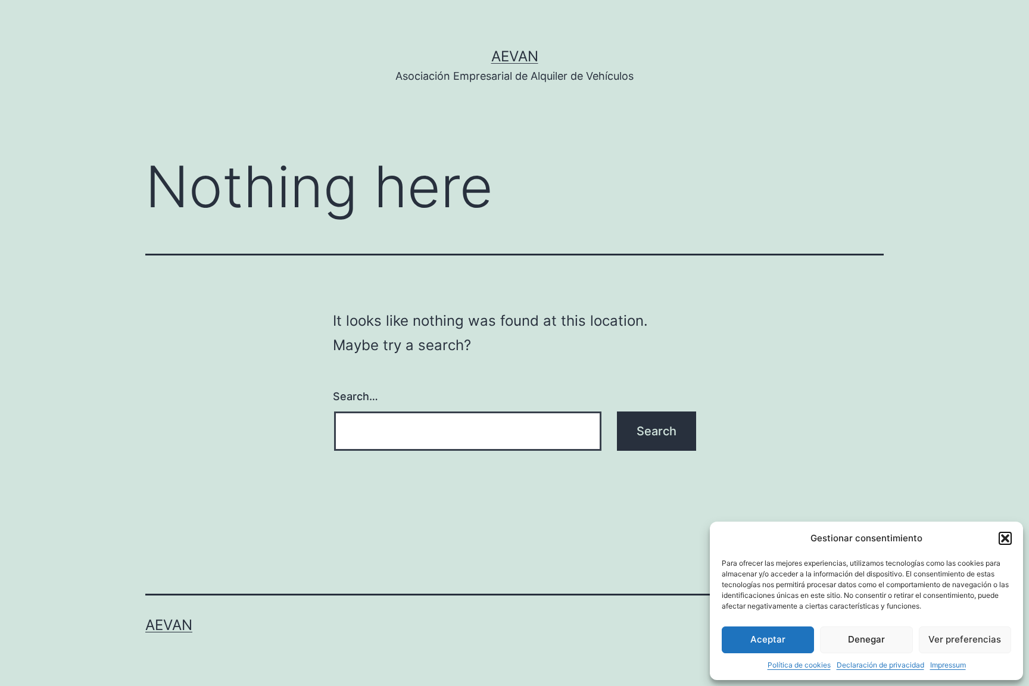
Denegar (866, 639)
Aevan (514, 56)
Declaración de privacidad (880, 664)
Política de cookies (799, 664)
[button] (1005, 538)
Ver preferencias (964, 639)
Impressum (948, 664)
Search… (355, 396)
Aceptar (767, 639)
